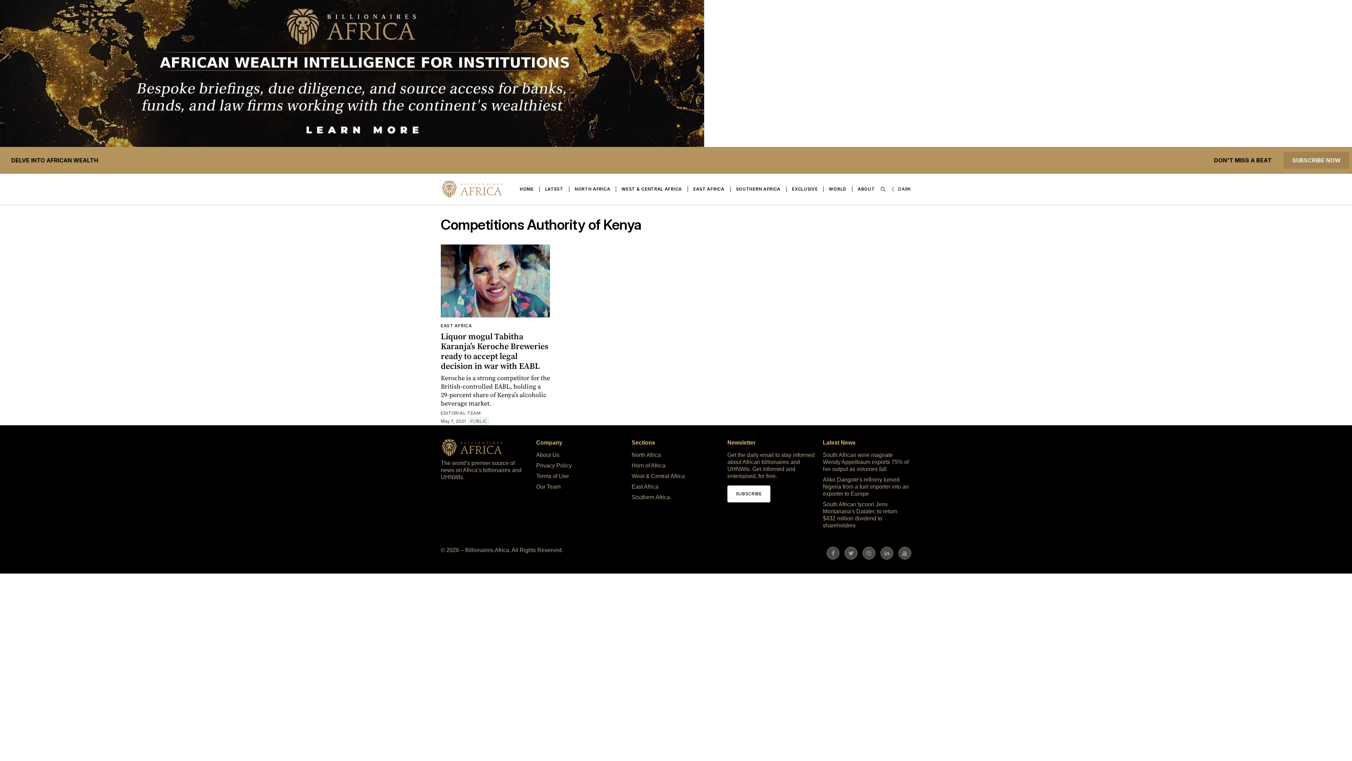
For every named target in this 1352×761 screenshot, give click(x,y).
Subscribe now (1316, 160)
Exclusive (805, 189)
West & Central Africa (651, 189)
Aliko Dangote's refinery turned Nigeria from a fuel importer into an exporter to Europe (866, 487)
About (866, 189)
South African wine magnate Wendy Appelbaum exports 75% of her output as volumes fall (866, 462)
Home (527, 189)
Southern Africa (758, 189)
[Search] (883, 189)
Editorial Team (461, 413)
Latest (554, 189)
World (837, 189)
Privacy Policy (554, 466)
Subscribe (749, 493)
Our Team (548, 487)
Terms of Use (552, 476)
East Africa (709, 189)
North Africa (592, 189)
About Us (547, 455)
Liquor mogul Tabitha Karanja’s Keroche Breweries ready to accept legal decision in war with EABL (495, 351)
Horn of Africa (648, 466)
